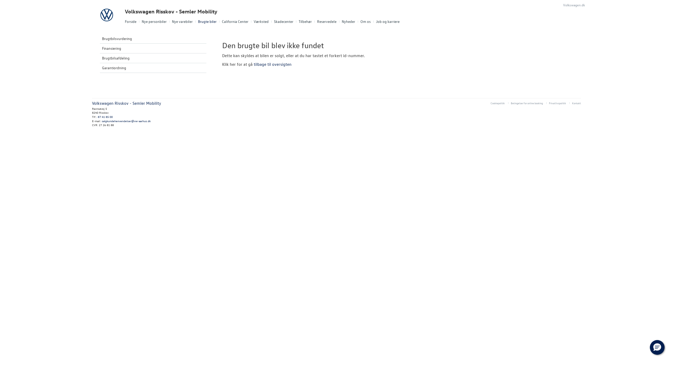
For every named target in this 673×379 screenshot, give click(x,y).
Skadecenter (283, 21)
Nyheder (348, 21)
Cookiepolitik (498, 103)
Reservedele (326, 21)
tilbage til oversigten (273, 64)
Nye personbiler (154, 21)
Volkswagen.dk (574, 5)
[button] (657, 347)
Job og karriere (388, 21)
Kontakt (576, 103)
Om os (365, 21)
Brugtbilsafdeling (116, 58)
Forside (130, 21)
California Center (235, 21)
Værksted (261, 21)
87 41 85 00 (105, 117)
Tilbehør (305, 21)
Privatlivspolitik (557, 103)
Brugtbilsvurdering (117, 38)
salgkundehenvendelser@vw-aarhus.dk (126, 121)
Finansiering (111, 48)
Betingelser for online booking (527, 103)
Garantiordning (114, 67)
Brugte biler (207, 21)
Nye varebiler (182, 21)
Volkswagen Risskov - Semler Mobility (171, 11)
